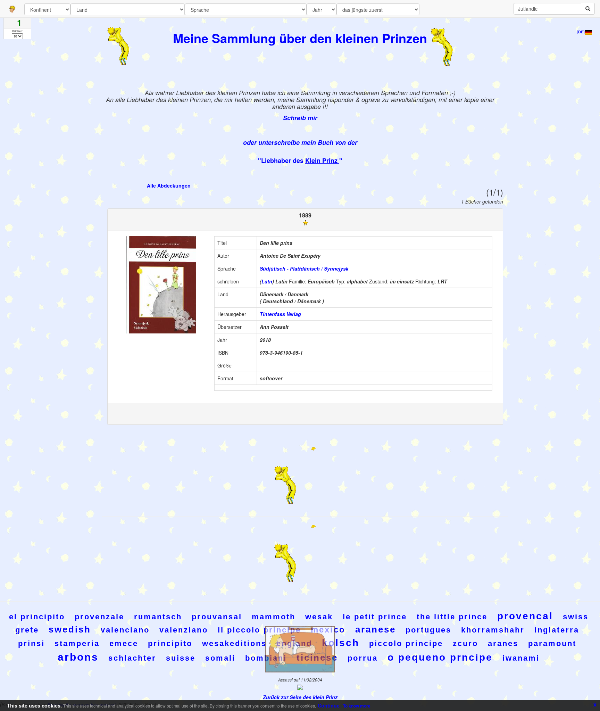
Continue (329, 705)
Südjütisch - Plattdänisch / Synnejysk (304, 268)
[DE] (581, 32)
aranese (375, 629)
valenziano (183, 630)
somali (220, 658)
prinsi (31, 643)
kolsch (340, 642)
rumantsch (158, 616)
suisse (180, 658)
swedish (70, 629)
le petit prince (375, 616)
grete (27, 630)
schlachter (132, 658)
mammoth (273, 616)
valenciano (125, 630)
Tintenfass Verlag (280, 314)
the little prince (452, 616)
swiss (576, 616)
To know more (356, 706)
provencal (525, 616)
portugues (428, 630)
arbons (78, 657)
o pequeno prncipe (440, 657)
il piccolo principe (259, 630)
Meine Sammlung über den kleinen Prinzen (300, 38)
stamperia (77, 643)
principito (170, 643)
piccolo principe (406, 643)
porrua (363, 658)
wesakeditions (234, 643)
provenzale (99, 616)
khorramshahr (493, 630)
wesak (319, 616)
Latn (266, 281)
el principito (37, 616)
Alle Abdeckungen (169, 185)
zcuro (465, 643)
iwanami (521, 658)
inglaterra (556, 630)
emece (123, 643)
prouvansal (217, 616)
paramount (552, 643)
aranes (503, 643)
